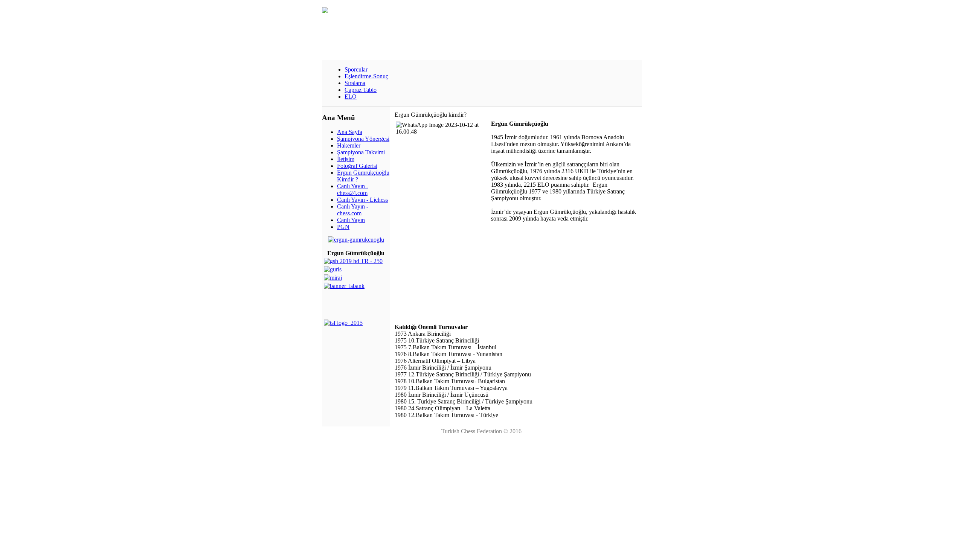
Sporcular (356, 69)
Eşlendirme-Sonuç (366, 76)
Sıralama (355, 83)
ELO (351, 96)
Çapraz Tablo (361, 90)
